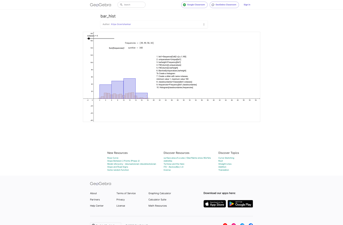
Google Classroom (196, 4)
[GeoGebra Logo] (100, 4)
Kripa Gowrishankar (121, 24)
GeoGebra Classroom (226, 4)
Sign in (247, 4)
